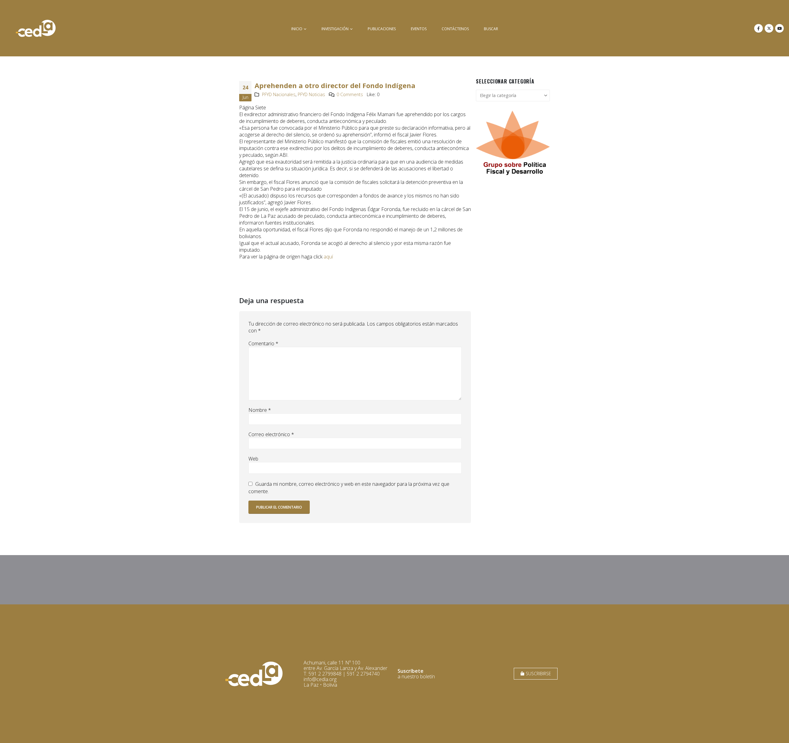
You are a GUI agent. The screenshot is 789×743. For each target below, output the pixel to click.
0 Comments (350, 94)
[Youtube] (779, 28)
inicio (296, 28)
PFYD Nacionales (279, 94)
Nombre (259, 410)
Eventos (419, 28)
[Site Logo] (36, 28)
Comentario (263, 343)
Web (253, 458)
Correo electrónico (271, 434)
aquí (328, 256)
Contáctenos (455, 28)
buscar (491, 28)
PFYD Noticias (311, 94)
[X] (769, 28)
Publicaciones (382, 28)
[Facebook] (758, 28)
